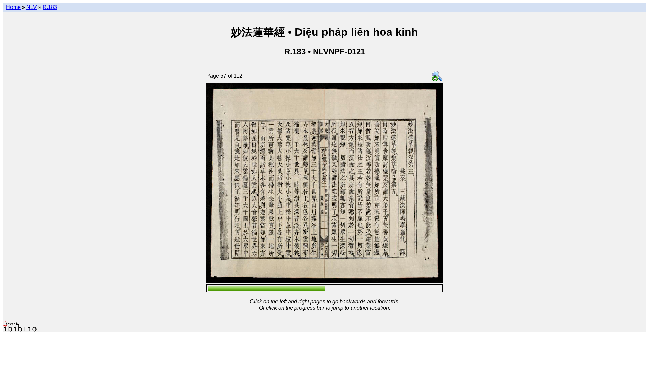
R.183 (50, 7)
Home (13, 7)
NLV (31, 7)
